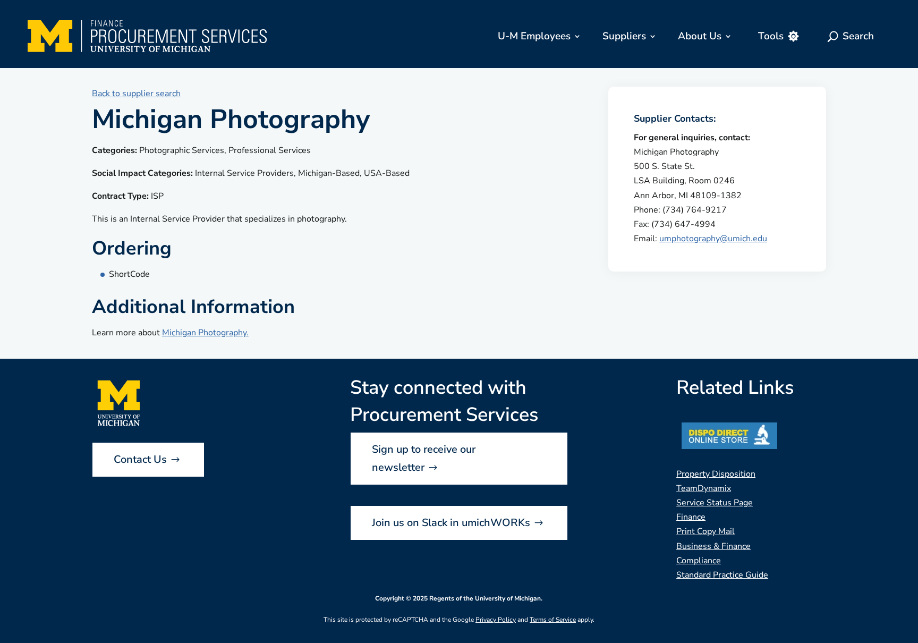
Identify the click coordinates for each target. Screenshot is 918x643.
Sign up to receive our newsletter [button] (423, 458)
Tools (771, 36)
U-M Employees (534, 36)
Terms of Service (553, 619)
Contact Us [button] (140, 459)
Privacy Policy (495, 619)
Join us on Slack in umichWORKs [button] (451, 522)
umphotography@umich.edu (713, 238)
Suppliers (624, 36)
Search (858, 36)
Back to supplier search (136, 93)
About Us (699, 36)
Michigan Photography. (205, 333)
